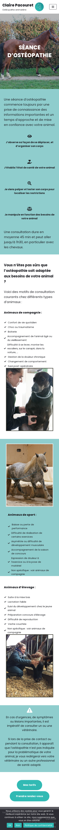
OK (9, 825)
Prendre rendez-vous (29, 796)
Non (18, 825)
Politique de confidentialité (38, 825)
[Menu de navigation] (53, 7)
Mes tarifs (29, 785)
